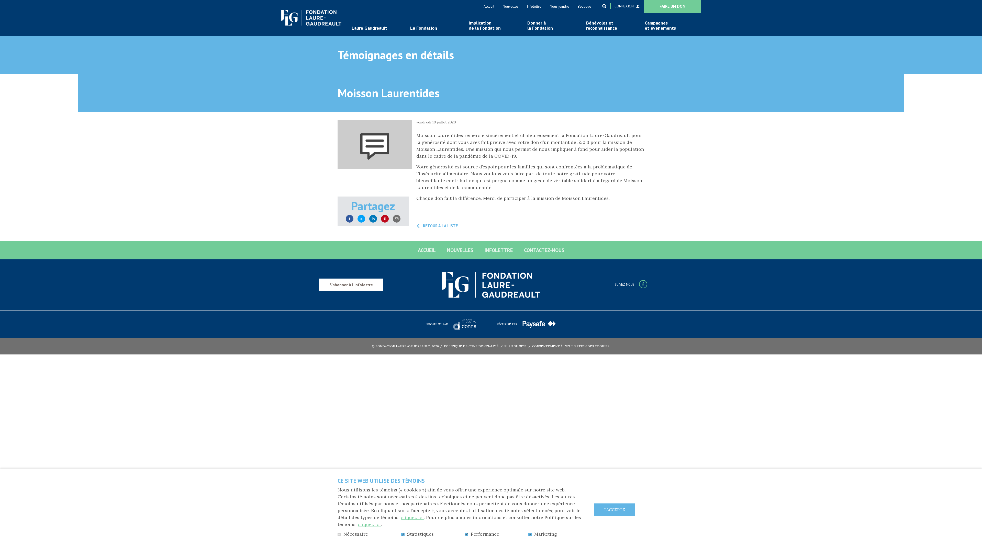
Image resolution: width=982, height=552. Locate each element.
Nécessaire (355, 534)
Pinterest (385, 219)
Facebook (349, 219)
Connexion (624, 6)
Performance (485, 534)
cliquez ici (412, 517)
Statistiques (420, 534)
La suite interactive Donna (464, 324)
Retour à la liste (440, 225)
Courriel (396, 219)
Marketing (545, 534)
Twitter (361, 219)
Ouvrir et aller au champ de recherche (604, 6)
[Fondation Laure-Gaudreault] (311, 18)
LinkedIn (373, 219)
